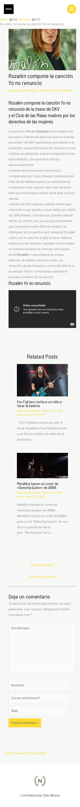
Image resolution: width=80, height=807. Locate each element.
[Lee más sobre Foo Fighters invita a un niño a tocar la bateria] (42, 380)
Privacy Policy (37, 753)
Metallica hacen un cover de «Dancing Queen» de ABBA (37, 485)
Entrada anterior (42, 565)
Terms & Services (15, 753)
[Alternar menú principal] (71, 9)
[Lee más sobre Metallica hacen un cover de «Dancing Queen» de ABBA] (42, 465)
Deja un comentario (23, 90)
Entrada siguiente (42, 577)
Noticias (46, 90)
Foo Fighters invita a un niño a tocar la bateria (39, 403)
